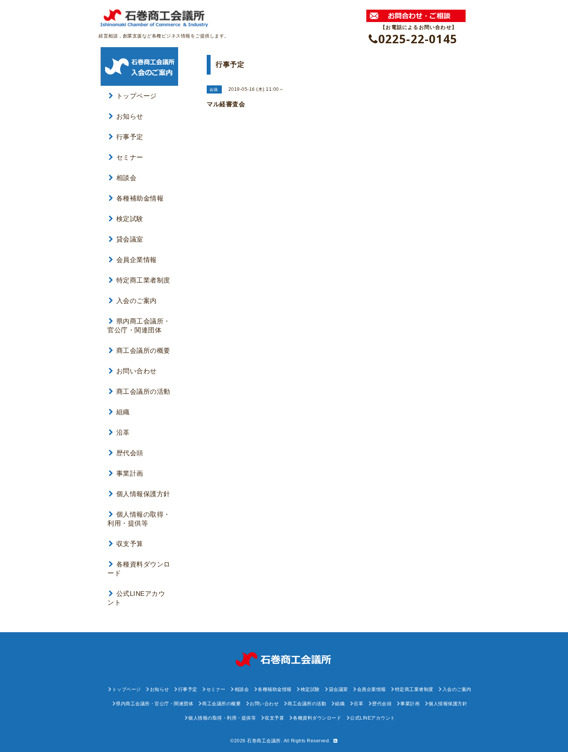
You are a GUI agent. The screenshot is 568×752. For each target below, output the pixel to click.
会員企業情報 (136, 260)
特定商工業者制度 (143, 280)
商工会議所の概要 (143, 350)
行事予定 (129, 137)
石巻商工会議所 (264, 740)
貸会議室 (129, 239)
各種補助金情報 (139, 198)
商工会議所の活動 (143, 391)
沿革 (123, 432)
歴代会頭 (129, 453)
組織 (123, 412)
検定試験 (129, 219)
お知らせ (129, 116)
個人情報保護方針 (143, 494)
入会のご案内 (136, 301)
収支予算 (129, 544)
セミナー (129, 157)
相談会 (126, 178)
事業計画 (129, 473)
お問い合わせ (136, 371)
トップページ (136, 96)
